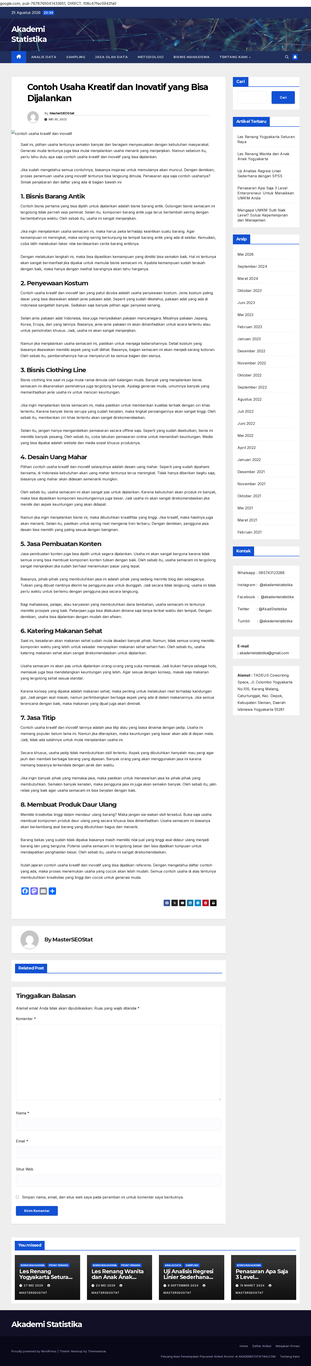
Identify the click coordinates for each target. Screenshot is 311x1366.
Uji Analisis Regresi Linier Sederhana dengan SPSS (188, 1277)
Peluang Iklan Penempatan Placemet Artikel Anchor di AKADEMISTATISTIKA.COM (218, 1356)
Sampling (75, 57)
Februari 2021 (249, 532)
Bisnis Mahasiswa (191, 57)
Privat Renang (58, 1265)
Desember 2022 (251, 351)
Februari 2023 (249, 327)
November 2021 (251, 484)
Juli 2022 (245, 411)
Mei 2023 (245, 314)
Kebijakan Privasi (288, 1346)
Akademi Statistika (46, 1324)
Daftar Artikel (261, 1346)
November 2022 (251, 363)
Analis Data (43, 57)
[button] (287, 57)
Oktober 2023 (249, 290)
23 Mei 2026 (106, 1285)
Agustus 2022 (249, 399)
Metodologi (150, 57)
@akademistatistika (276, 584)
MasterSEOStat (62, 113)
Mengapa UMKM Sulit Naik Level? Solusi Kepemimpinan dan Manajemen (262, 215)
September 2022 (252, 387)
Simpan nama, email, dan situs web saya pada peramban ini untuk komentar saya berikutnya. (103, 1197)
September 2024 (252, 266)
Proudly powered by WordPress (34, 1351)
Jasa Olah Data (111, 57)
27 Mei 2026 (34, 1285)
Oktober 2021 (249, 496)
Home (244, 1346)
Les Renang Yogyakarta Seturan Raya (45, 1277)
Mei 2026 (245, 254)
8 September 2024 (183, 1285)
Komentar (26, 1018)
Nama (22, 1113)
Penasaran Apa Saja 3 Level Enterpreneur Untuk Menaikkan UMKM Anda (265, 193)
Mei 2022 (245, 435)
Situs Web (24, 1169)
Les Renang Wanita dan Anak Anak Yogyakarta (118, 1277)
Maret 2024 (247, 278)
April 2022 (246, 447)
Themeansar (97, 1351)
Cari (240, 81)
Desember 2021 (251, 471)
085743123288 (272, 572)
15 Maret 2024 (252, 1285)
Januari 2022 (249, 459)
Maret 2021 (247, 520)
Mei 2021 (245, 508)
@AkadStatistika (273, 609)
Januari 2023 (249, 339)
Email (22, 1141)
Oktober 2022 (249, 375)
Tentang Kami (234, 57)
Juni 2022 (246, 423)
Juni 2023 (246, 302)
